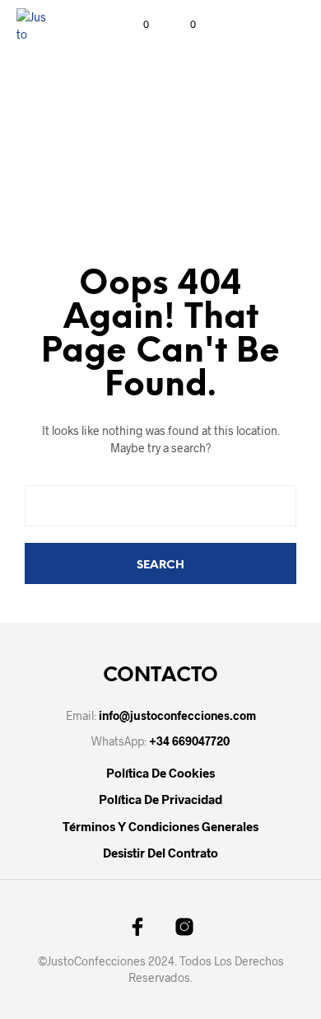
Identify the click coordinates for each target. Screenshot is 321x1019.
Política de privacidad (160, 799)
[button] (135, 24)
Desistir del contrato (160, 852)
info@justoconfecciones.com (177, 715)
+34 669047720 (189, 741)
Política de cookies (160, 772)
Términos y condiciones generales (160, 826)
